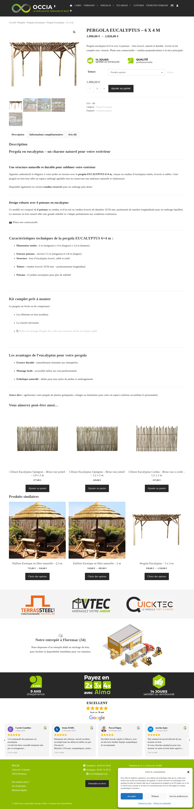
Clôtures (139, 5)
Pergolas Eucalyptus (36, 22)
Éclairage (122, 5)
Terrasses (89, 5)
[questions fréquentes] (158, 685)
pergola (109, 110)
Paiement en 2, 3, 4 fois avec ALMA (145, 765)
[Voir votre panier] (71, 11)
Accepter (132, 796)
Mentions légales (19, 790)
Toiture (92, 71)
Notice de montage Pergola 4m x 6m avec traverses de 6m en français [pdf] (57, 331)
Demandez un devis (97, 783)
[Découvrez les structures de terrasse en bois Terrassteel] (38, 605)
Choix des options (37, 576)
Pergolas (106, 5)
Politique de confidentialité (162, 803)
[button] (188, 772)
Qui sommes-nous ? (21, 782)
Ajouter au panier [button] (37, 488)
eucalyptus (100, 110)
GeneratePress (66, 803)
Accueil (12, 22)
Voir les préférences (178, 796)
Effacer (170, 72)
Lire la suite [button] (12, 752)
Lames (78, 5)
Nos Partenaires (19, 786)
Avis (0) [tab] (72, 134)
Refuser (155, 796)
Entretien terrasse (157, 5)
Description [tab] (18, 134)
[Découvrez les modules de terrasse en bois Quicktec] (149, 605)
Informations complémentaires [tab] (46, 134)
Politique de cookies (145, 803)
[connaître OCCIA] (35, 685)
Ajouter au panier (121, 88)
